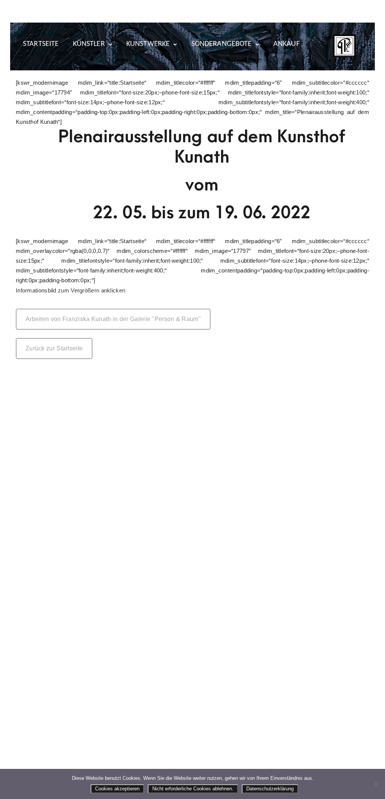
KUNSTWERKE (148, 44)
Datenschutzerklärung (270, 788)
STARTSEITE (41, 44)
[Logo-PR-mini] (344, 46)
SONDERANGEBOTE (221, 44)
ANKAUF (286, 44)
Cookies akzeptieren (117, 788)
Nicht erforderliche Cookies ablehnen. (192, 788)
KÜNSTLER (89, 44)
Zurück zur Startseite (54, 348)
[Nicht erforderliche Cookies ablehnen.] (375, 784)
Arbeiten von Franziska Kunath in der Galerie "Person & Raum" (113, 319)
